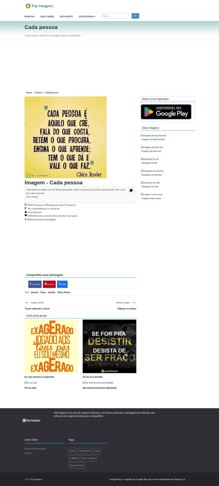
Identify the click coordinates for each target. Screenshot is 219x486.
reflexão (74, 458)
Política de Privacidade (35, 448)
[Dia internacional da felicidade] (109, 382)
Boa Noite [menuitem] (66, 16)
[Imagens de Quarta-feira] (153, 135)
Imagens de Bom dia (151, 151)
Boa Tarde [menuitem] (47, 16)
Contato (28, 453)
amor (72, 451)
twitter (63, 284)
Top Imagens (69, 205)
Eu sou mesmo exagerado (39, 377)
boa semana (88, 458)
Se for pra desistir (93, 377)
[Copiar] (131, 190)
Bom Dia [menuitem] (30, 16)
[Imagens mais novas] (152, 194)
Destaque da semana (152, 175)
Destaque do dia (149, 163)
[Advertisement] (109, 65)
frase (97, 451)
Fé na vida (30, 388)
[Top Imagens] (39, 6)
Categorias (86, 16)
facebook (36, 284)
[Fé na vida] (51, 382)
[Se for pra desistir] (109, 346)
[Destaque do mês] (150, 182)
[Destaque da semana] (152, 170)
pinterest (50, 284)
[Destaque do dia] (150, 158)
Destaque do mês (150, 186)
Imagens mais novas (151, 198)
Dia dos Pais (77, 465)
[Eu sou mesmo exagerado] (51, 346)
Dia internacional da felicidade (100, 388)
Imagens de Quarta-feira (153, 139)
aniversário (85, 451)
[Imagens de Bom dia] (152, 147)
